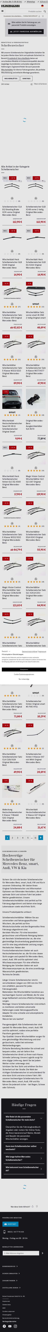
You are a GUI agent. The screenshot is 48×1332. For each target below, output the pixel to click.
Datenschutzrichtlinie (29, 651)
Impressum (42, 651)
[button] (6, 651)
